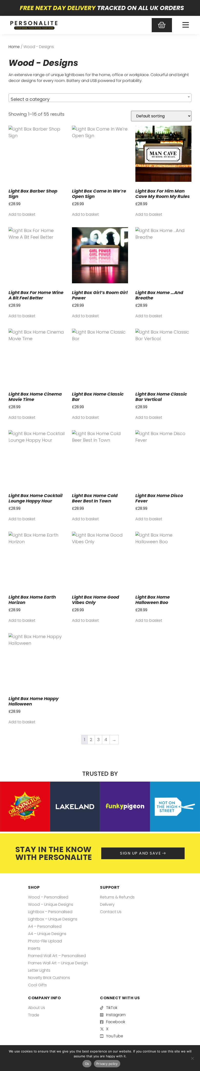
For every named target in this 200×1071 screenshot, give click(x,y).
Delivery (107, 904)
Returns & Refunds (117, 897)
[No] (192, 1058)
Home (14, 47)
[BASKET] (162, 25)
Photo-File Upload (45, 941)
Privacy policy (107, 1064)
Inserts (34, 948)
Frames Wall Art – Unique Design (58, 963)
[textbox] (100, 99)
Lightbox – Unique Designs (52, 919)
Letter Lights (39, 970)
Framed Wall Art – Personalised (57, 956)
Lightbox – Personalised (50, 912)
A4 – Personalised (44, 926)
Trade (33, 1015)
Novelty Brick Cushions (49, 977)
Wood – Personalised (48, 897)
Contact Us (110, 912)
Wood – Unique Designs (50, 904)
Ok (87, 1064)
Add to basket (22, 214)
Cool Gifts (37, 985)
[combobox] (100, 97)
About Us (36, 1007)
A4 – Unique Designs (47, 934)
